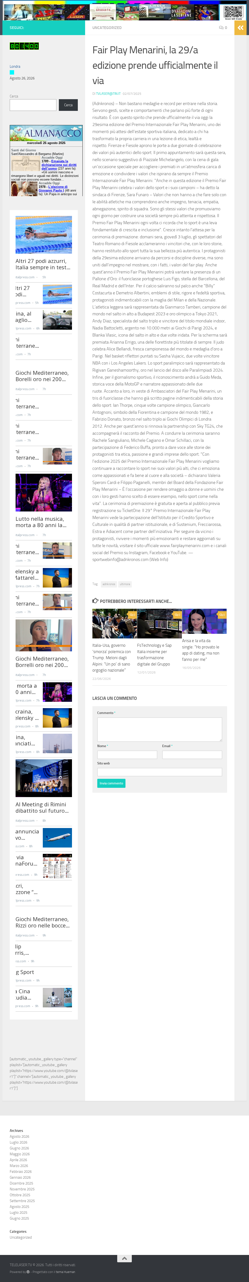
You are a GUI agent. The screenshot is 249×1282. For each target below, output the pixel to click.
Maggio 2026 (20, 1154)
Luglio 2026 (18, 1142)
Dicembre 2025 (21, 1183)
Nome (102, 746)
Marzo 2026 (19, 1166)
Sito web (103, 763)
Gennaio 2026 (20, 1177)
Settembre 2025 (22, 1201)
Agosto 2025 (19, 1207)
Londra (15, 66)
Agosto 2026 (19, 1136)
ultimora (125, 584)
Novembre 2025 (22, 1189)
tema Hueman (65, 1272)
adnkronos (109, 584)
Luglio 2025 (18, 1212)
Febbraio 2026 (21, 1171)
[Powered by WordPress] (28, 1271)
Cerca (14, 96)
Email (167, 746)
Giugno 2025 (19, 1218)
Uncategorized (107, 27)
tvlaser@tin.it (108, 94)
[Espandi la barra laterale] (240, 27)
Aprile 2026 (18, 1160)
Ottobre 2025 (20, 1195)
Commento (106, 713)
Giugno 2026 (19, 1148)
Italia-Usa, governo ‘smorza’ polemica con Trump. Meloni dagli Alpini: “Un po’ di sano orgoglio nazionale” (111, 658)
